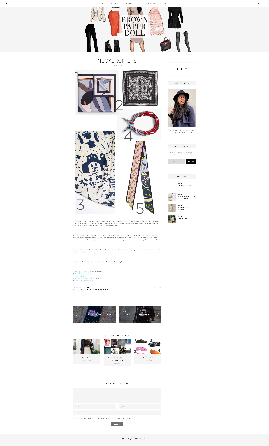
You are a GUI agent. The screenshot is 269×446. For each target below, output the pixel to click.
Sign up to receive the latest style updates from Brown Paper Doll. (181, 154)
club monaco (97, 290)
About (113, 3)
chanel (89, 290)
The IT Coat (183, 218)
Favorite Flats (147, 358)
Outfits (180, 183)
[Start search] (254, 4)
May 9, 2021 (117, 363)
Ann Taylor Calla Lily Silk (83, 272)
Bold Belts (87, 358)
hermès (105, 290)
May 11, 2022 (86, 361)
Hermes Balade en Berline (84, 280)
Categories (128, 3)
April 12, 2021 (147, 361)
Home (102, 3)
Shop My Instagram (147, 3)
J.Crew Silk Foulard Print (83, 278)
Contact (166, 3)
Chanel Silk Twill (80, 276)
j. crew (76, 292)
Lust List (85, 287)
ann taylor (82, 290)
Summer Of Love (185, 185)
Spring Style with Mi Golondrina (187, 197)
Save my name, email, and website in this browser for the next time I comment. (104, 418)
